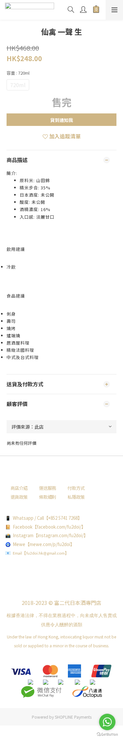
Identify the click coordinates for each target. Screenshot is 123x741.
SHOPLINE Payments (73, 717)
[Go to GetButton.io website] (107, 734)
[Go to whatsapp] (107, 722)
